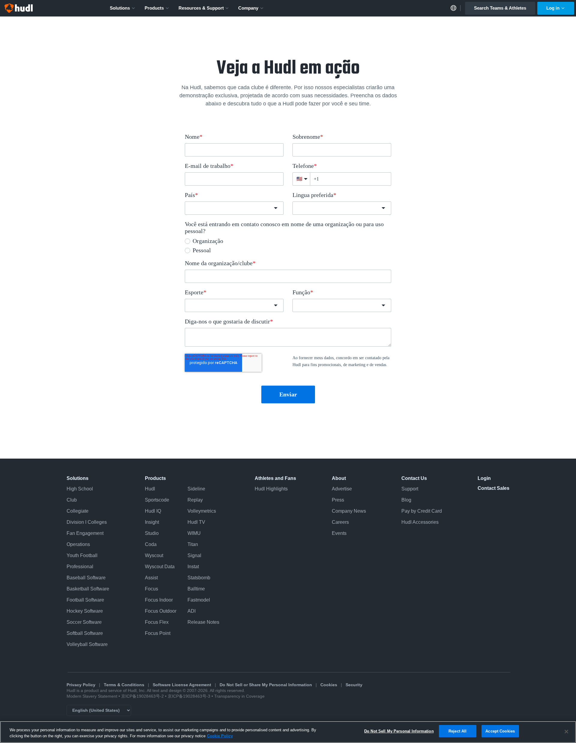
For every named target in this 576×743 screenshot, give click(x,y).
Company (248, 8)
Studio (152, 533)
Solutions (120, 8)
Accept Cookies (500, 731)
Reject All (457, 731)
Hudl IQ (153, 511)
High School (80, 488)
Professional (80, 566)
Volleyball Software (87, 644)
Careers (340, 522)
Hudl (150, 488)
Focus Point (157, 633)
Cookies (328, 685)
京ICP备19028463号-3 (190, 696)
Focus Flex (157, 622)
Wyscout (154, 555)
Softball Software (85, 633)
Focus (151, 588)
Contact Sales (493, 488)
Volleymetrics (202, 511)
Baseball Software (86, 577)
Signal (194, 555)
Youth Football (82, 555)
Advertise (342, 488)
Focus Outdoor (160, 611)
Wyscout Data (160, 566)
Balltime (196, 588)
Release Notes (203, 622)
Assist (151, 577)
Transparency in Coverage (239, 696)
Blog (406, 499)
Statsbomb (199, 577)
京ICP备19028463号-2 (143, 696)
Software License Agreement (182, 685)
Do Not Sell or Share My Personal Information (266, 685)
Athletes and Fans (275, 478)
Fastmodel (199, 599)
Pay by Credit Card (421, 511)
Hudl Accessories (420, 522)
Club (72, 499)
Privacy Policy (81, 685)
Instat (193, 566)
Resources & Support (201, 8)
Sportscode (157, 499)
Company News (349, 511)
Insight (152, 522)
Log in (553, 8)
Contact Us (414, 478)
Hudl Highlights (271, 488)
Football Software (85, 599)
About (339, 478)
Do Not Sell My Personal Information (399, 731)
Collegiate (77, 511)
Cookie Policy (220, 736)
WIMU (194, 533)
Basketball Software (88, 588)
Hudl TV (196, 522)
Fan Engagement (85, 533)
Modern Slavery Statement (92, 696)
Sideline (196, 488)
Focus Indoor (159, 599)
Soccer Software (84, 622)
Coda (151, 544)
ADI (192, 611)
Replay (195, 499)
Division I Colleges (87, 522)
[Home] (18, 8)
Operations (78, 544)
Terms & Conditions (124, 685)
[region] (288, 732)
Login (484, 478)
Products (154, 8)
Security (354, 685)
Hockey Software (85, 611)
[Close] (566, 731)
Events (339, 533)
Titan (193, 544)
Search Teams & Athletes (500, 8)
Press (338, 499)
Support (409, 488)
